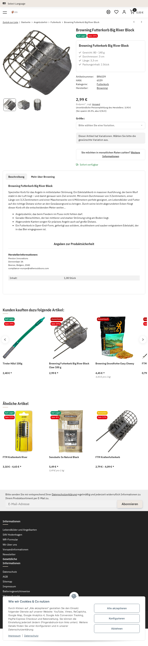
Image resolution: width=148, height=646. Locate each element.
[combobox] (110, 125)
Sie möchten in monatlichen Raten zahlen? (110, 154)
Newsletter (9, 554)
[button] (116, 12)
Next (142, 339)
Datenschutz (31, 635)
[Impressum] (109, 12)
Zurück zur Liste (10, 22)
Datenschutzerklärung (64, 494)
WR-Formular (10, 539)
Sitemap (7, 581)
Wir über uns (10, 544)
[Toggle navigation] (5, 12)
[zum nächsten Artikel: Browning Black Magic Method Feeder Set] (141, 22)
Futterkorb (103, 84)
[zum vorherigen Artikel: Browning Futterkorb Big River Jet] (134, 22)
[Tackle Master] (14, 12)
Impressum (14, 635)
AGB (5, 576)
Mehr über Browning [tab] (43, 176)
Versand (96, 104)
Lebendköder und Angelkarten (20, 529)
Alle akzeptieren (117, 608)
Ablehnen (117, 628)
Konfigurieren (117, 618)
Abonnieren (130, 504)
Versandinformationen (15, 549)
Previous (4, 339)
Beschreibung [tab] (16, 176)
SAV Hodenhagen (12, 534)
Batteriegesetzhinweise (16, 591)
